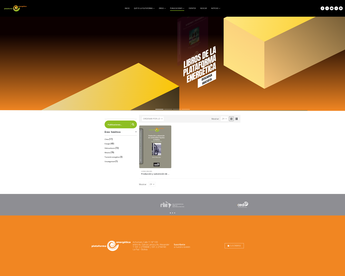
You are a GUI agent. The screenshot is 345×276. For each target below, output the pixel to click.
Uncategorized (110, 161)
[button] (231, 118)
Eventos (192, 8)
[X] (327, 8)
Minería (107, 152)
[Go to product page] (155, 146)
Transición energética (112, 157)
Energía (107, 144)
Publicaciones (176, 8)
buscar (203, 8)
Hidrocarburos (146, 171)
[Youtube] (332, 8)
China (107, 139)
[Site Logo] (15, 8)
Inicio (127, 8)
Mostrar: (215, 118)
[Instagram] (336, 8)
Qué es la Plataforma (143, 8)
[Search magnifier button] (133, 124)
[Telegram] (341, 8)
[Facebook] (322, 8)
